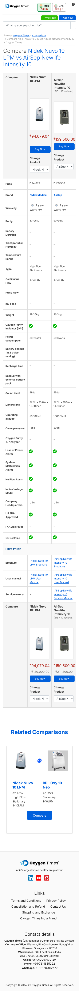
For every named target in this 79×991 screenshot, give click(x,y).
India (45, 7)
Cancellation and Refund (28, 906)
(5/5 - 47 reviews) (63, 91)
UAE (59, 7)
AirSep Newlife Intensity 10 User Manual (63, 578)
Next (75, 791)
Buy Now (40, 149)
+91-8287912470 (47, 967)
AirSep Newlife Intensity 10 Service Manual (63, 594)
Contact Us (58, 906)
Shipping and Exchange (38, 912)
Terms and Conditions (26, 900)
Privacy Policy (56, 900)
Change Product (35, 160)
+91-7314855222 (44, 963)
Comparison (39, 35)
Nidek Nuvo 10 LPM (22, 785)
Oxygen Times (21, 35)
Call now (68, 17)
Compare (39, 815)
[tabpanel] (39, 790)
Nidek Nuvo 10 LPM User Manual (39, 578)
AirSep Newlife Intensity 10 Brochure (63, 562)
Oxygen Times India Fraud (38, 918)
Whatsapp (50, 17)
